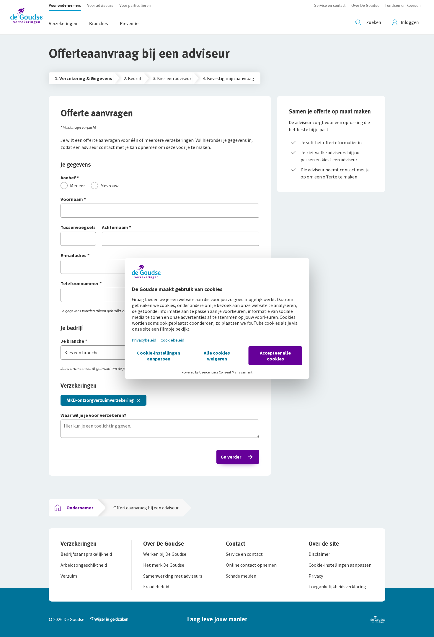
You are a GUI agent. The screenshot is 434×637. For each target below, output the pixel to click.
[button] (29, 17)
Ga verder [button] (231, 457)
